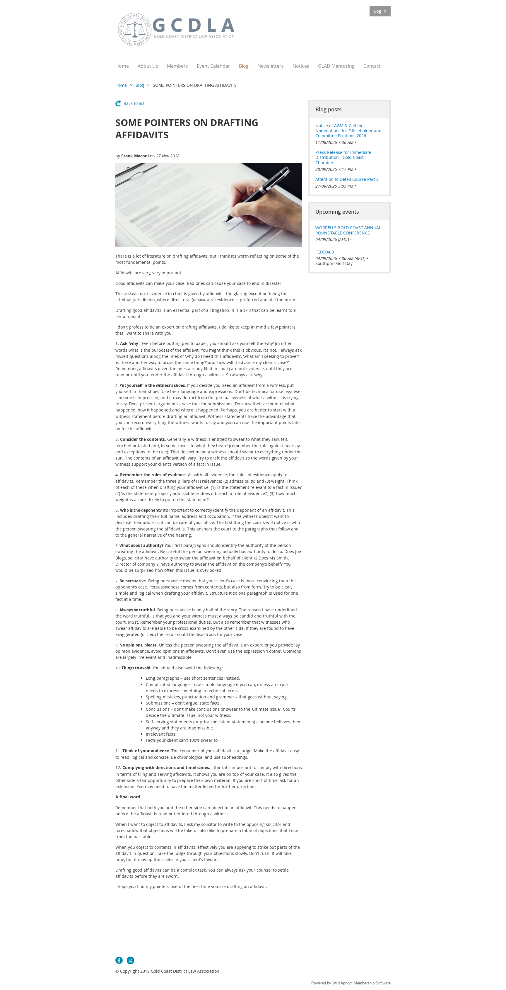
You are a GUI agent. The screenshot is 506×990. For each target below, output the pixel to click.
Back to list (134, 103)
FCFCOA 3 (324, 252)
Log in (380, 11)
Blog (140, 85)
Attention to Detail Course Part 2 (347, 179)
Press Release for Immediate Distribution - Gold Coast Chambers (343, 157)
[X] (130, 960)
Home (121, 85)
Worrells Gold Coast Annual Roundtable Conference (348, 230)
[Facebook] (119, 960)
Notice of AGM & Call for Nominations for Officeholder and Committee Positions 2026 (348, 131)
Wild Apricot (342, 983)
